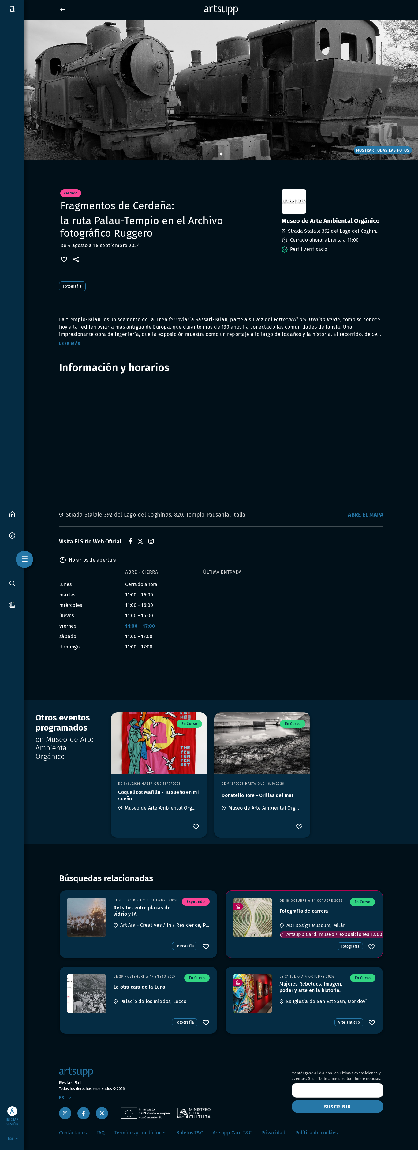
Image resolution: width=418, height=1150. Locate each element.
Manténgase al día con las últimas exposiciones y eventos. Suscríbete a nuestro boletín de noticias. (336, 1076)
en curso (189, 724)
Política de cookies (316, 1133)
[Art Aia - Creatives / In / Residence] (86, 917)
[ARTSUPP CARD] (12, 604)
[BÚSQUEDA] (12, 583)
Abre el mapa (365, 514)
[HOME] (12, 514)
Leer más (69, 343)
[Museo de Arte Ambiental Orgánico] (332, 201)
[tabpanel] (209, 90)
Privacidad (273, 1133)
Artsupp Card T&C (232, 1133)
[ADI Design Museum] (252, 917)
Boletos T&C (189, 1133)
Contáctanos (73, 1133)
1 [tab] (221, 154)
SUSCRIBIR (337, 1107)
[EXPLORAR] (12, 535)
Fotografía (72, 286)
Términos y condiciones (140, 1133)
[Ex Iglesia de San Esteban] (252, 993)
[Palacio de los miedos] (86, 993)
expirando (196, 902)
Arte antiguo (349, 1022)
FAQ (100, 1133)
